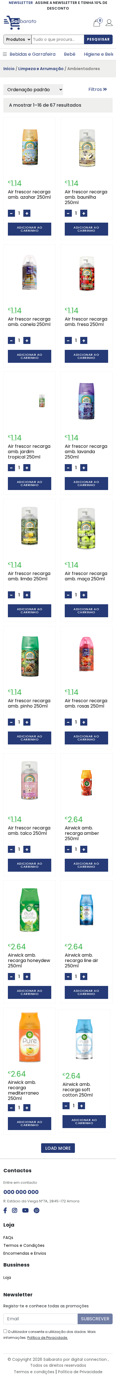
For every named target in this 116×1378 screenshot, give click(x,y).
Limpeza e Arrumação (41, 68)
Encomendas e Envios (24, 1253)
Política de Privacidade (80, 1372)
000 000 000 (21, 1192)
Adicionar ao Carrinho (30, 229)
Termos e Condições (23, 1245)
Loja (7, 1277)
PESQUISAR (98, 39)
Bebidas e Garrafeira (32, 54)
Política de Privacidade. (47, 1337)
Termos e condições (34, 1372)
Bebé (69, 54)
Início (9, 68)
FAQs (8, 1237)
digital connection (89, 1359)
